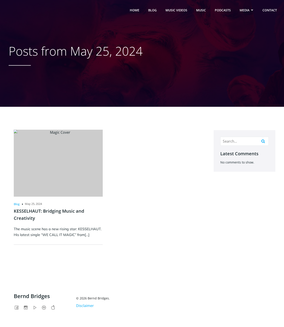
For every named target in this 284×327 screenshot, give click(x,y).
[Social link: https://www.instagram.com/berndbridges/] (27, 308)
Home (134, 10)
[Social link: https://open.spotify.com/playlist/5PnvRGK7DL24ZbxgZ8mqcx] (45, 308)
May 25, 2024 (33, 204)
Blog (152, 10)
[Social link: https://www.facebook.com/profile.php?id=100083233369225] (18, 308)
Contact (269, 10)
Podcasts (223, 10)
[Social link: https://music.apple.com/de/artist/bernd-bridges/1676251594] (54, 308)
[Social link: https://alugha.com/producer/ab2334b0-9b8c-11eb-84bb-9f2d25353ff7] (36, 308)
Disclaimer (85, 305)
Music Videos (176, 10)
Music (201, 10)
